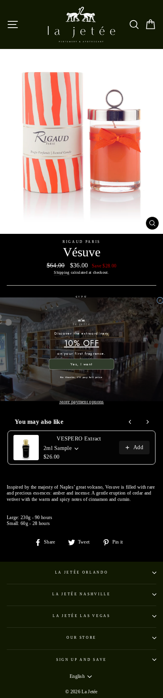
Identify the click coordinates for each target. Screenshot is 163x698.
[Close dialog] (160, 300)
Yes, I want (81, 364)
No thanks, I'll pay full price (81, 377)
